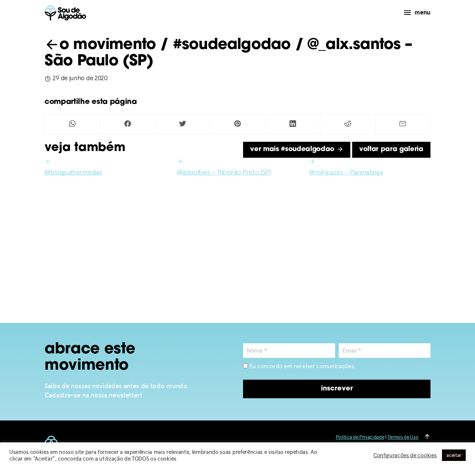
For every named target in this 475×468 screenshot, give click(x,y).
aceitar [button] (453, 455)
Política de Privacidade (360, 437)
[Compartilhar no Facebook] (127, 124)
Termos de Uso (402, 437)
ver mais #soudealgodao (293, 149)
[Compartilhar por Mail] (403, 124)
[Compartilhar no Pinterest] (237, 124)
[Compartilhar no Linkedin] (292, 124)
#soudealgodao (232, 45)
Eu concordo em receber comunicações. (301, 366)
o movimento (107, 45)
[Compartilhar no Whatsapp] (72, 124)
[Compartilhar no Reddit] (347, 124)
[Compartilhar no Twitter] (182, 124)
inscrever (337, 389)
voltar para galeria (391, 149)
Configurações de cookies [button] (404, 455)
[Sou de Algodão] (65, 13)
